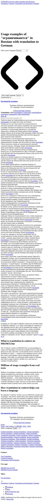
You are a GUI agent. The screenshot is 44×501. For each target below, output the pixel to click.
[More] (3, 321)
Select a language (6, 428)
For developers (5, 478)
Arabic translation (22, 435)
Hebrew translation (34, 435)
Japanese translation (33, 443)
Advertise (10, 494)
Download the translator (9, 101)
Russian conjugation (36, 446)
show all (3, 116)
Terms (3, 426)
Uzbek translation (20, 441)
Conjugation (24, 3)
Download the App (13, 492)
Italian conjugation (7, 446)
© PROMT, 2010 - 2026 (23, 426)
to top (3, 424)
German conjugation (35, 444)
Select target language (8, 95)
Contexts (11, 3)
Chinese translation (20, 437)
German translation (33, 432)
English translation (7, 432)
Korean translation (33, 437)
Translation (4, 3)
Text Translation (6, 456)
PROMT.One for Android (9, 470)
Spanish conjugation (7, 444)
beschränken (5, 122)
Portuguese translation (8, 439)
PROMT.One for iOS (8, 468)
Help (8, 489)
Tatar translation (21, 439)
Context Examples (7, 458)
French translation (6, 433)
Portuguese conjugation (21, 446)
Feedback (10, 487)
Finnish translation (7, 443)
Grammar (36, 3)
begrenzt (35, 131)
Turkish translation (33, 439)
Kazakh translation (7, 437)
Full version (10, 426)
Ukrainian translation (33, 441)
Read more (10, 499)
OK (2, 497)
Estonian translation (20, 443)
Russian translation (20, 432)
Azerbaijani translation (8, 435)
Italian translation (31, 433)
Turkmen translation (7, 441)
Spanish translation (19, 433)
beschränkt (39, 142)
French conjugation (7, 448)
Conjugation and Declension (10, 460)
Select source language (8, 50)
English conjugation (21, 444)
